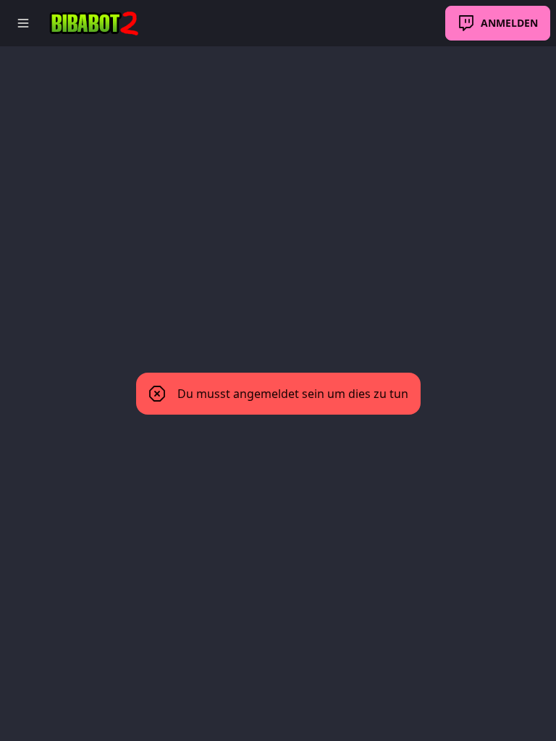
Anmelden (509, 23)
